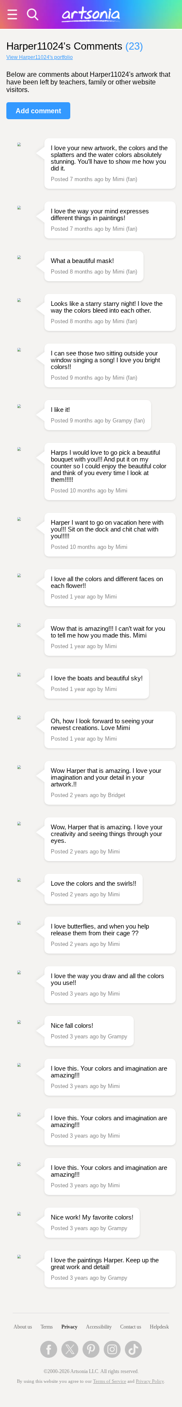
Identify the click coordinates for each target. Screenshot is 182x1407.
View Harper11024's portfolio (39, 57)
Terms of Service (109, 1381)
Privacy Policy (150, 1381)
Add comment (38, 111)
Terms (47, 1327)
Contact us (130, 1327)
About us (23, 1327)
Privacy (69, 1327)
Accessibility (99, 1327)
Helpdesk (159, 1327)
